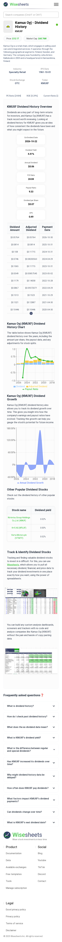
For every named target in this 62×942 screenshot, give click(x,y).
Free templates (14, 874)
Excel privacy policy (16, 909)
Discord (42, 874)
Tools (9, 881)
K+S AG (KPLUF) (19, 528)
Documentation (13, 853)
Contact (42, 881)
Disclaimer (11, 930)
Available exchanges (16, 867)
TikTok (41, 867)
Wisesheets (13, 564)
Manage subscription (16, 888)
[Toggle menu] (56, 4)
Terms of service (14, 923)
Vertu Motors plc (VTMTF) (19, 536)
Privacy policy (13, 916)
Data (8, 860)
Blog (40, 853)
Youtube (42, 860)
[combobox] (31, 15)
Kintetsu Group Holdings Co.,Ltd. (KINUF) (19, 519)
